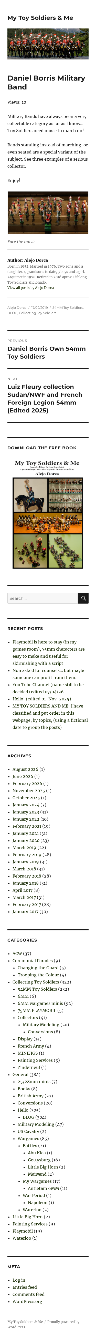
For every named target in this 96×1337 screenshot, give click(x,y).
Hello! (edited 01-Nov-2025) (42, 698)
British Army (31, 1095)
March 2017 (24, 897)
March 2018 (24, 868)
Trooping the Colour (38, 974)
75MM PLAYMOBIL (37, 1010)
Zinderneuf (29, 1067)
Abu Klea (37, 1152)
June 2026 (23, 776)
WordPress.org (27, 1301)
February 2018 (27, 876)
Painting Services (35, 1060)
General (20, 1074)
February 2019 (27, 854)
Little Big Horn (43, 1167)
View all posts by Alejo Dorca (30, 288)
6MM (23, 996)
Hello (23, 1110)
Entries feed (25, 1287)
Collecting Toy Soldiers (37, 313)
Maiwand (37, 1174)
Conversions (40, 1031)
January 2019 (26, 861)
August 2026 (25, 769)
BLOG (12, 313)
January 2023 (26, 812)
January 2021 (26, 833)
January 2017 (25, 911)
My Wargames (37, 1181)
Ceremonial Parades (33, 960)
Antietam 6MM (43, 1188)
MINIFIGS (28, 1053)
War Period (34, 1195)
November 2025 (29, 790)
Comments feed (29, 1294)
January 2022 (26, 819)
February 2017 (27, 904)
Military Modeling (41, 1024)
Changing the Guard (38, 967)
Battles (30, 1145)
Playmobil (23, 1231)
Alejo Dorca (17, 307)
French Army (31, 1046)
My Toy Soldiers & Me (40, 17)
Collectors (28, 1017)
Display (25, 1038)
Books (24, 1088)
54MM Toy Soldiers (67, 307)
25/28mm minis (34, 1081)
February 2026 (27, 783)
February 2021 (27, 826)
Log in (19, 1280)
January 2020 (26, 840)
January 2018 (26, 883)
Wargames (28, 1138)
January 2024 (26, 804)
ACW (17, 953)
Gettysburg (39, 1159)
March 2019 (24, 847)
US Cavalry (28, 1131)
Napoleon (38, 1202)
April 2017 (23, 890)
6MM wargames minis (40, 1003)
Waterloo (32, 1209)
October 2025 (26, 797)
